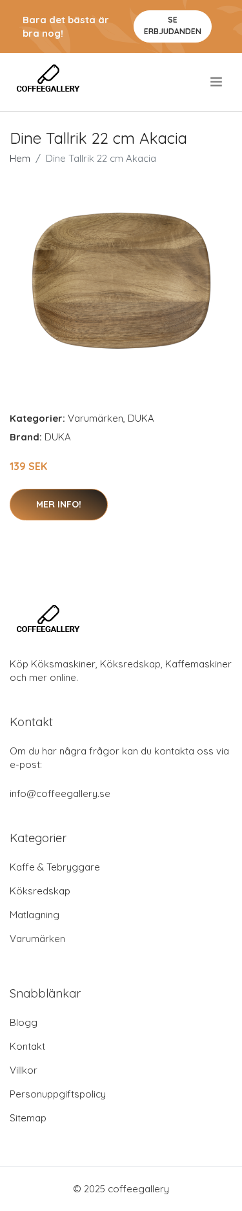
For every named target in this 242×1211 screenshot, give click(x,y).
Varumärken (95, 418)
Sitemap (28, 1118)
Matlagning (34, 915)
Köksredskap (40, 891)
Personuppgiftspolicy (58, 1094)
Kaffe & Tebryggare (55, 867)
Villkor (23, 1070)
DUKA (141, 418)
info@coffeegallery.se (60, 793)
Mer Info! (58, 504)
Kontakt (27, 1046)
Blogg (23, 1022)
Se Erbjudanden (172, 25)
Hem (20, 158)
